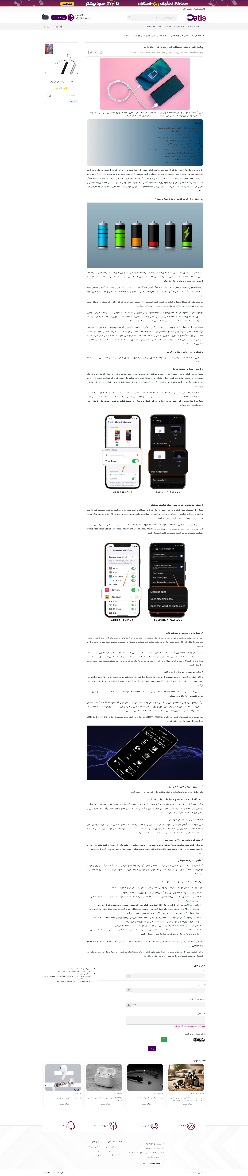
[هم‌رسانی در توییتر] (91, 52)
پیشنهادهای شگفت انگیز (192, 9)
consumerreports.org (190, 52)
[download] (152, 1163)
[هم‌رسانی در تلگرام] (95, 52)
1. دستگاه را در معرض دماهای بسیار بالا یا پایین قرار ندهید (173, 149)
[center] (129, 17)
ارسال (152, 1048)
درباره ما (99, 1154)
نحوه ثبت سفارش (115, 1150)
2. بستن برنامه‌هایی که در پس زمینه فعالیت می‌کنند (175, 137)
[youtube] (57, 27)
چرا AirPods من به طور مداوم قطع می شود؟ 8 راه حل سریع (104, 1099)
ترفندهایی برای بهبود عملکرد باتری (184, 131)
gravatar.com (54, 976)
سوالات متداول (117, 1154)
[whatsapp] (48, 27)
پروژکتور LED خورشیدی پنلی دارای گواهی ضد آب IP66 (62, 82)
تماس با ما (98, 1150)
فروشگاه (179, 26)
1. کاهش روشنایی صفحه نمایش (184, 134)
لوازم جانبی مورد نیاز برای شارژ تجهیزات (181, 162)
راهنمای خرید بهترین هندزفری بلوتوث (67, 1098)
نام (204, 970)
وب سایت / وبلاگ (197, 999)
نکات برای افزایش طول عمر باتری (184, 146)
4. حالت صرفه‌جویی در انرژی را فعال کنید (180, 143)
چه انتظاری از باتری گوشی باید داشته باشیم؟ (178, 128)
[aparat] (61, 26)
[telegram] (52, 27)
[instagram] (44, 27)
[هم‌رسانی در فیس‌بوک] (88, 52)
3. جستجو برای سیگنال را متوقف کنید (181, 140)
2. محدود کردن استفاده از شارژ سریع (182, 153)
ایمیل (200, 985)
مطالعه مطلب (187, 1104)
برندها (168, 26)
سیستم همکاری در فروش (113, 1146)
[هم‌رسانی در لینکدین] (98, 52)
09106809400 (153, 1148)
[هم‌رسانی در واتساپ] (101, 52)
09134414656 (153, 1144)
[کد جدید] (164, 1039)
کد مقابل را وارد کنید (194, 1034)
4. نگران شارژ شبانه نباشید (186, 159)
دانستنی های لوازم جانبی (152, 26)
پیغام (200, 1013)
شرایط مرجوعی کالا (95, 1146)
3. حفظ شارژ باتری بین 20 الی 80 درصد (181, 156)
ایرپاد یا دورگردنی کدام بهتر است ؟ (150, 1098)
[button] (49, 95)
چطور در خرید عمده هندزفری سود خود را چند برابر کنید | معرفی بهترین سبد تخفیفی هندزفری (187, 1099)
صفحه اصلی (192, 26)
